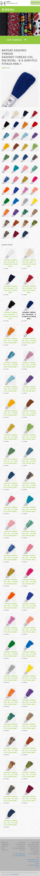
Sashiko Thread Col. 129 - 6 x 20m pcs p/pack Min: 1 (29, 582)
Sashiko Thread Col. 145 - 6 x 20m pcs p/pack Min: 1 (29, 774)
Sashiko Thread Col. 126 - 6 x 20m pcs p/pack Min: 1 (11, 558)
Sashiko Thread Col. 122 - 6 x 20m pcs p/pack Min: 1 (11, 509)
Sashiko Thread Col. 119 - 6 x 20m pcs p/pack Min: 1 (29, 461)
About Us (5, 842)
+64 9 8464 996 (20, 855)
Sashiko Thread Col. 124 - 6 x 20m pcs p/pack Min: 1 (11, 533)
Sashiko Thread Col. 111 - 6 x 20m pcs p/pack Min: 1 (10, 389)
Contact (4, 850)
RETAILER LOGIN (35, 2)
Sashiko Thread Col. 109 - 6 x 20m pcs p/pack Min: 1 (10, 365)
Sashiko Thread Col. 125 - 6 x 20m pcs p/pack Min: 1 (29, 533)
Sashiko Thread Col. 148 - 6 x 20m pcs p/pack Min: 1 (10, 823)
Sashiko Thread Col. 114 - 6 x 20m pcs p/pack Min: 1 (29, 413)
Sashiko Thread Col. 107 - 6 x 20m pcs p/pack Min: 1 (11, 341)
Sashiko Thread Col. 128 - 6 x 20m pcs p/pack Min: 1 (11, 582)
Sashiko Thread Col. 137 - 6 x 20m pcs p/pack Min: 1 (29, 678)
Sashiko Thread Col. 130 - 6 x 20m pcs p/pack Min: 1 (11, 606)
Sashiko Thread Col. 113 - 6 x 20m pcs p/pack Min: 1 (10, 413)
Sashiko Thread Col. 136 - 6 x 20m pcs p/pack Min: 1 (11, 678)
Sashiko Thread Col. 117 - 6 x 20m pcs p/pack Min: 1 (10, 461)
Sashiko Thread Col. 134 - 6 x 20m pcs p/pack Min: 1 (11, 654)
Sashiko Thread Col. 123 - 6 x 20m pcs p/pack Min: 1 (29, 509)
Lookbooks (5, 844)
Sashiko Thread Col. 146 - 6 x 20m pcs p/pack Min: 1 (10, 799)
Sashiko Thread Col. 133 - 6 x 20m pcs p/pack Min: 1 (29, 630)
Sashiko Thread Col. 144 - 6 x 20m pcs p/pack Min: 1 (10, 774)
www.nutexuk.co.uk (33, 859)
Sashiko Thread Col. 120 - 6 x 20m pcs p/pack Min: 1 (11, 485)
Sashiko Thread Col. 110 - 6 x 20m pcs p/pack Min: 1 (29, 365)
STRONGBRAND (14, 874)
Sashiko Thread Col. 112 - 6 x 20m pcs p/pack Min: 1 (29, 389)
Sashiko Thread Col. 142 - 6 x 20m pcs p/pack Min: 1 (11, 750)
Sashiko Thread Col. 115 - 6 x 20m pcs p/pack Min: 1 (10, 437)
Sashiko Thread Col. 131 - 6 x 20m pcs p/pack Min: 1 (29, 606)
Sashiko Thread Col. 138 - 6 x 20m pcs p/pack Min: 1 (11, 702)
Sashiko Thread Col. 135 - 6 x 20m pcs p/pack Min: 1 (29, 654)
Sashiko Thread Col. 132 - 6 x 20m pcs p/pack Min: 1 (11, 630)
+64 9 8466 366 (20, 854)
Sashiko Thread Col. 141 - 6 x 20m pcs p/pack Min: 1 (29, 726)
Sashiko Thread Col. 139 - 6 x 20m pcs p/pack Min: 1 (29, 702)
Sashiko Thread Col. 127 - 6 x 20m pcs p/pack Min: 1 (29, 558)
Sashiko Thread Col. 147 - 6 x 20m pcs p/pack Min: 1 (29, 799)
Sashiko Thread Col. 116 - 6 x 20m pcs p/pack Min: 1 (29, 437)
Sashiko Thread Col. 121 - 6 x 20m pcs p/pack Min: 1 (29, 485)
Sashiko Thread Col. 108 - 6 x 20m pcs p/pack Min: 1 (29, 341)
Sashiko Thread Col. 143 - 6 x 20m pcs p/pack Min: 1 (29, 750)
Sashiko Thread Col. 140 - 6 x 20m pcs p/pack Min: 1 (10, 726)
